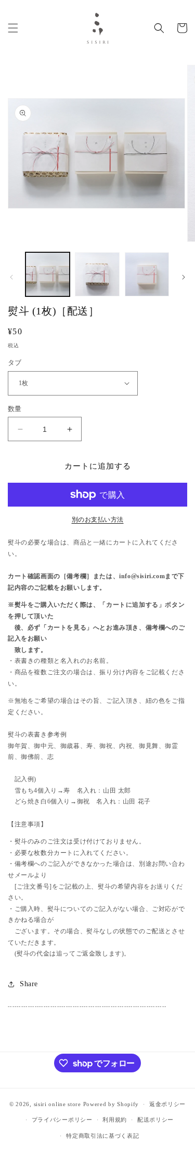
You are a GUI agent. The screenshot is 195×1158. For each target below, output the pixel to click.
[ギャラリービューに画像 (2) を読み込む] (97, 274)
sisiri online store (57, 1104)
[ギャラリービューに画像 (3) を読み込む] (147, 274)
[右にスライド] (183, 277)
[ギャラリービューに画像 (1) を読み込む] (47, 274)
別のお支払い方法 (98, 519)
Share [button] (29, 984)
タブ (15, 362)
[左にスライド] (11, 277)
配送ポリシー (155, 1119)
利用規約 (114, 1119)
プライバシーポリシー (62, 1119)
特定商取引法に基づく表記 (102, 1136)
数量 (15, 409)
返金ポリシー (167, 1104)
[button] (13, 28)
